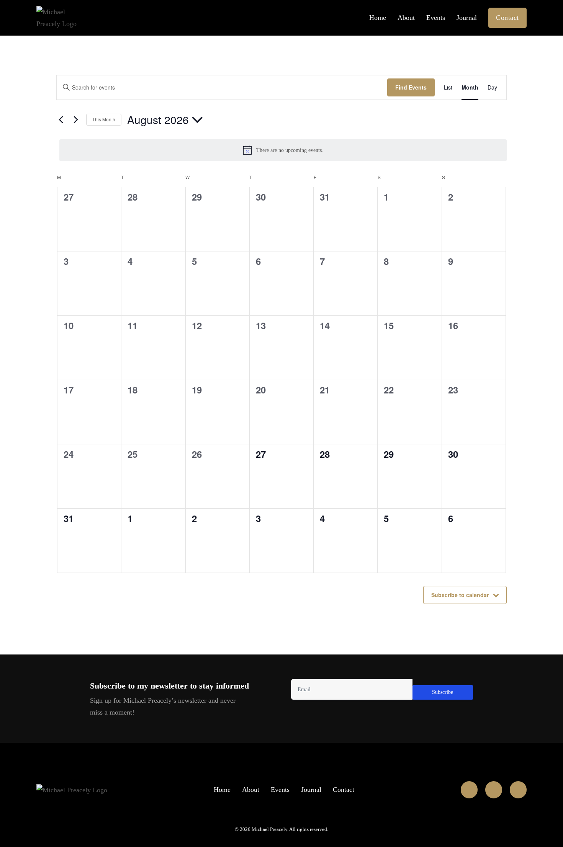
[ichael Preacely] (66, 17)
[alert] (283, 150)
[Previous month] (60, 119)
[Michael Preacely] (71, 789)
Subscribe (442, 692)
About (406, 17)
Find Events (411, 87)
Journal (467, 17)
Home (377, 17)
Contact (507, 17)
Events (435, 17)
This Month (103, 119)
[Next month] (75, 119)
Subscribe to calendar (460, 595)
